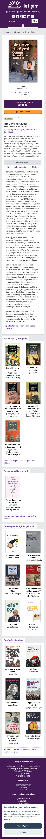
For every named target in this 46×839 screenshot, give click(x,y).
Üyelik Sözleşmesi (23, 803)
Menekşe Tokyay (33, 738)
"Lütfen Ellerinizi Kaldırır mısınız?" (33, 589)
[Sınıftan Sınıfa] (33, 354)
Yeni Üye (11, 11)
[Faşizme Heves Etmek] (33, 542)
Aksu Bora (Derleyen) (11, 506)
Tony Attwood (33, 629)
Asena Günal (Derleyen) (16, 470)
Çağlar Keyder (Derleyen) (13, 376)
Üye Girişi (23, 11)
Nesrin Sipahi (13, 702)
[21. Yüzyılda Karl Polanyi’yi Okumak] (12, 393)
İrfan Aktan (33, 671)
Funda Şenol (13, 743)
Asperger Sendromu (33, 625)
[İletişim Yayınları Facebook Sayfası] (17, 16)
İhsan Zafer (30, 593)
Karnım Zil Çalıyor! (33, 736)
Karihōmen (33, 669)
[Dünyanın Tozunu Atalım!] (12, 656)
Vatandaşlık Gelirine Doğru (33, 407)
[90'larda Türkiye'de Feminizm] (12, 486)
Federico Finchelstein (33, 560)
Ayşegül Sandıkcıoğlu (33, 707)
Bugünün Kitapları (13, 640)
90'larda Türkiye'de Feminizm (12, 501)
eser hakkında (23, 162)
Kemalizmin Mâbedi (13, 589)
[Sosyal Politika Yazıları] (12, 354)
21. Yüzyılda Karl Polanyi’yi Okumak (13, 407)
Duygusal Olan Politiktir (33, 703)
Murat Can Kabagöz (13, 593)
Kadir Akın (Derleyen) (34, 594)
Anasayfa (7, 32)
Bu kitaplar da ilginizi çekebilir (19, 526)
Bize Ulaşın (23, 787)
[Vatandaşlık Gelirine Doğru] (33, 393)
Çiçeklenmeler (12, 555)
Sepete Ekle (24, 111)
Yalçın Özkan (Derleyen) (13, 453)
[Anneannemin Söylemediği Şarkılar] (12, 722)
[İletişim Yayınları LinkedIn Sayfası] (29, 16)
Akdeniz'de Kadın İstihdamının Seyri (13, 445)
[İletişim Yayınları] (23, 4)
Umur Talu (13, 674)
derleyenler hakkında (17, 167)
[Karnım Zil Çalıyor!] (33, 722)
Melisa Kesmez (13, 558)
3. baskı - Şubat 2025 (23, 92)
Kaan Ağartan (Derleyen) (12, 412)
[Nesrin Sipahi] (12, 689)
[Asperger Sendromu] (33, 611)
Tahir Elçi (13, 624)
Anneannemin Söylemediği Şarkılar (13, 738)
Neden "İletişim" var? (23, 785)
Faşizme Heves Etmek (33, 556)
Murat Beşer (13, 705)
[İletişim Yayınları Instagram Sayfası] (21, 16)
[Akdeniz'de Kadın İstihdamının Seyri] (12, 431)
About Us (23, 790)
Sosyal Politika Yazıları (12, 369)
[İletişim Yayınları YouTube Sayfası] (25, 16)
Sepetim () (35, 11)
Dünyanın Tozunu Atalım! (12, 670)
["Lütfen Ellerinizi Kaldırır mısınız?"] (33, 575)
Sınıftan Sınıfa (33, 367)
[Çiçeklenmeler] (12, 542)
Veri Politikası (23, 801)
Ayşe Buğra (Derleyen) (14, 129)
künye (36, 167)
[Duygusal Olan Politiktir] (33, 689)
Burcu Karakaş (13, 627)
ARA (35, 21)
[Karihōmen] (33, 656)
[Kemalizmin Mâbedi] (12, 575)
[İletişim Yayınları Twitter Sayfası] (13, 16)
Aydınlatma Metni (23, 798)
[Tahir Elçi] (12, 611)
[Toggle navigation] (23, 26)
